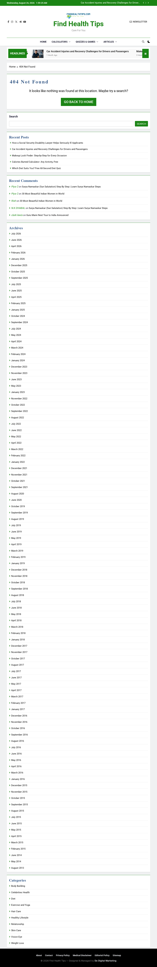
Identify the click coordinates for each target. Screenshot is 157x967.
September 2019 (19, 512)
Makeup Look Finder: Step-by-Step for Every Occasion (112, 3)
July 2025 (16, 284)
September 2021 (19, 487)
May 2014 (16, 861)
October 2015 (18, 798)
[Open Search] (143, 41)
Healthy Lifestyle (19, 917)
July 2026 (16, 233)
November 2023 (19, 373)
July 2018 (16, 601)
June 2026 (16, 240)
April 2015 (16, 836)
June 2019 (16, 531)
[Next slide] (148, 3)
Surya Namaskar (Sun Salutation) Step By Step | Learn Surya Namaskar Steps (61, 186)
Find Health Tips (78, 24)
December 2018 (19, 569)
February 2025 (18, 303)
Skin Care (16, 930)
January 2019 (18, 563)
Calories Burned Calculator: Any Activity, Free (35, 161)
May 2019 (16, 538)
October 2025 (18, 271)
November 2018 (19, 576)
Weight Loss (17, 943)
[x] (16, 22)
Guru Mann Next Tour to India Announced (47, 215)
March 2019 (17, 550)
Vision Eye (16, 936)
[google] (20, 22)
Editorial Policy (102, 955)
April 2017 (16, 690)
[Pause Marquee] (145, 53)
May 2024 (16, 335)
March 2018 (17, 627)
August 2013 (17, 868)
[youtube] (24, 22)
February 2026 (18, 252)
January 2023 (18, 392)
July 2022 (16, 423)
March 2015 (17, 842)
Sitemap (117, 955)
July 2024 (16, 328)
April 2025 (16, 297)
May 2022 (16, 436)
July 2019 (16, 525)
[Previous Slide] (144, 3)
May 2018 (16, 614)
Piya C (14, 186)
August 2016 (17, 741)
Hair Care (16, 911)
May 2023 (16, 386)
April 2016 (16, 766)
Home (43, 41)
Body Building (18, 886)
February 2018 (18, 633)
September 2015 (19, 804)
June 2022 (16, 430)
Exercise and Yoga (20, 905)
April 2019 (16, 544)
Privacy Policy (63, 955)
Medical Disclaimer (82, 955)
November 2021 (19, 474)
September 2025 (19, 278)
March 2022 (17, 449)
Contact (49, 955)
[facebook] (8, 22)
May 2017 (16, 683)
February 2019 (18, 557)
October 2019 (18, 506)
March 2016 (17, 772)
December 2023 (19, 366)
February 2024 (18, 354)
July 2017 (16, 671)
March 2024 (17, 347)
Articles (108, 41)
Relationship (17, 924)
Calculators (59, 41)
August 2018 (17, 595)
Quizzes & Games (85, 41)
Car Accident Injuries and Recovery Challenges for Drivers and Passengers (76, 51)
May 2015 (16, 829)
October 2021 (18, 481)
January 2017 (18, 709)
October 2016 (18, 728)
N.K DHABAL (18, 208)
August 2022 (17, 417)
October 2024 (18, 316)
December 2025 (19, 265)
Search (13, 116)
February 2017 (18, 703)
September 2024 (19, 322)
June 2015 (16, 823)
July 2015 (16, 817)
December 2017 (19, 646)
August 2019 (17, 519)
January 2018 (18, 639)
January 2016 (18, 779)
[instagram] (12, 22)
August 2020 (17, 493)
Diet (13, 898)
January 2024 (18, 360)
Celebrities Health (20, 892)
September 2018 (19, 588)
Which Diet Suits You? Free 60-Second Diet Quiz (36, 168)
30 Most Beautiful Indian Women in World (43, 193)
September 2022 (19, 411)
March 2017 (17, 696)
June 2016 (16, 753)
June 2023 (16, 379)
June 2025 (16, 290)
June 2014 (16, 855)
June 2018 (16, 607)
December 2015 (19, 785)
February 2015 (18, 848)
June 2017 (16, 677)
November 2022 (19, 398)
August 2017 (17, 665)
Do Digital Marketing (105, 960)
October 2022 (18, 404)
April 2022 (16, 442)
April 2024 (16, 341)
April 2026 (16, 246)
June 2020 (16, 500)
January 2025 (18, 309)
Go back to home (78, 102)
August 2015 (17, 810)
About (39, 955)
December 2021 (19, 468)
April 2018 (16, 620)
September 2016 (19, 734)
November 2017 (19, 652)
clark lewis (17, 215)
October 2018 (18, 582)
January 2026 (18, 259)
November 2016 (19, 722)
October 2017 (18, 658)
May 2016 (16, 760)
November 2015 (19, 791)
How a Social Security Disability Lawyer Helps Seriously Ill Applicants (47, 142)
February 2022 (18, 455)
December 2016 (19, 715)
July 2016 (16, 747)
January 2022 (18, 462)
